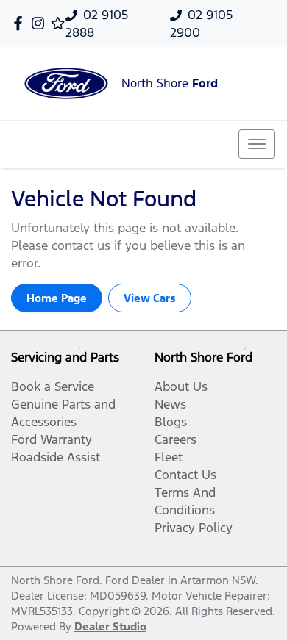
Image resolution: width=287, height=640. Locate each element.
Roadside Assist (55, 457)
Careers (175, 439)
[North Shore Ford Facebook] (21, 23)
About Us (181, 386)
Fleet (169, 457)
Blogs (171, 422)
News (170, 404)
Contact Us (185, 475)
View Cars (150, 298)
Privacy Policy (194, 527)
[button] (256, 144)
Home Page (56, 298)
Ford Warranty (51, 439)
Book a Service (52, 386)
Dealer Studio (110, 626)
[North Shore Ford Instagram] (41, 23)
